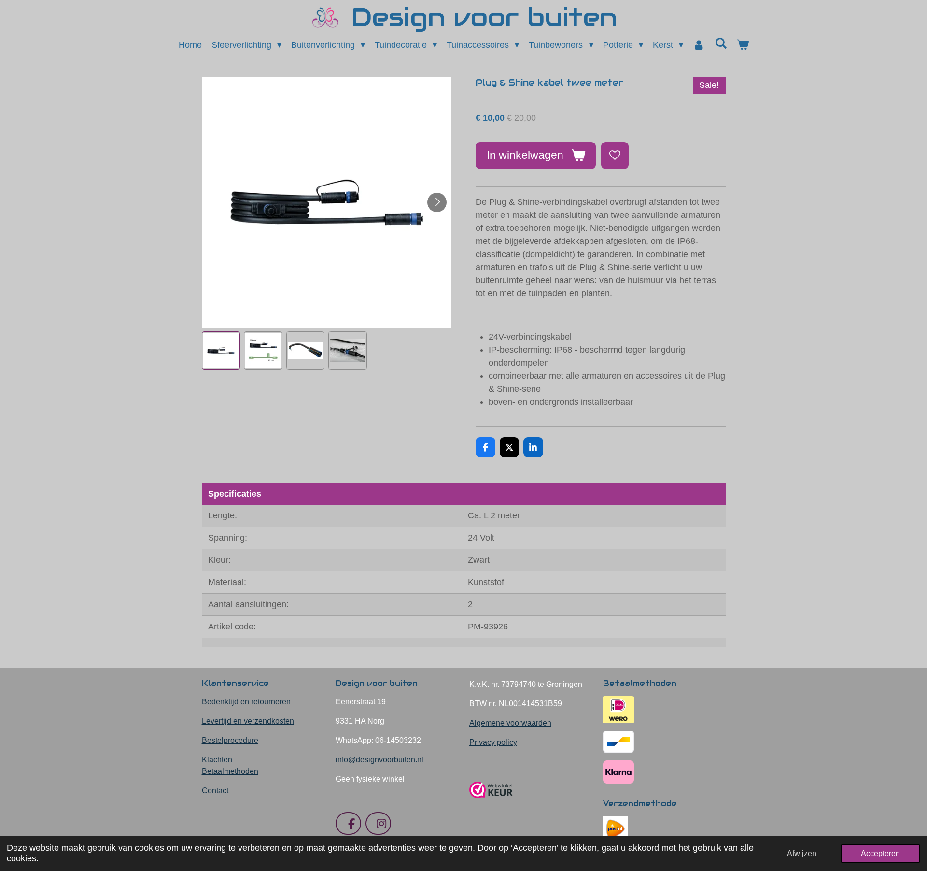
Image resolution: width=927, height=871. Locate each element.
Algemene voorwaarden (510, 723)
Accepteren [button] (880, 853)
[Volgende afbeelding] (437, 202)
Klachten (217, 760)
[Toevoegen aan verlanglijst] (614, 155)
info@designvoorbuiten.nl (379, 760)
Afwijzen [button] (801, 853)
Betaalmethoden (230, 771)
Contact (215, 790)
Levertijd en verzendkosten (248, 721)
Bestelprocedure (230, 740)
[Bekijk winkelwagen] (742, 45)
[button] (221, 350)
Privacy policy (493, 742)
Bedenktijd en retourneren (246, 702)
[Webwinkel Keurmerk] (491, 802)
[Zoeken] (720, 44)
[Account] (699, 45)
